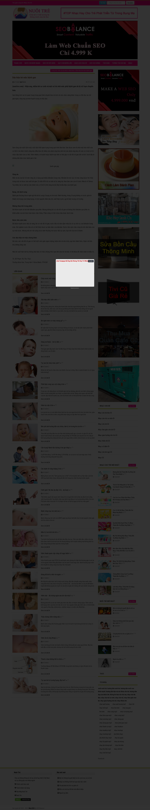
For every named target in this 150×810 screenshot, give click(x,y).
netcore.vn (77, 288)
